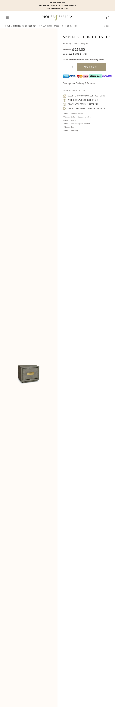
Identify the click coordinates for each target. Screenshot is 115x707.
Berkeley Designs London (24, 26)
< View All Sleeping (70, 130)
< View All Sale (68, 127)
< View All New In (69, 120)
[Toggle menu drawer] (7, 17)
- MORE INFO (93, 104)
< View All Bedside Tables (73, 113)
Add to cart (91, 67)
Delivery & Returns (85, 83)
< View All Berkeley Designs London (77, 117)
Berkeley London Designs (75, 43)
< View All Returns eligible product (76, 123)
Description (69, 83)
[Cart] (108, 17)
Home (7, 26)
